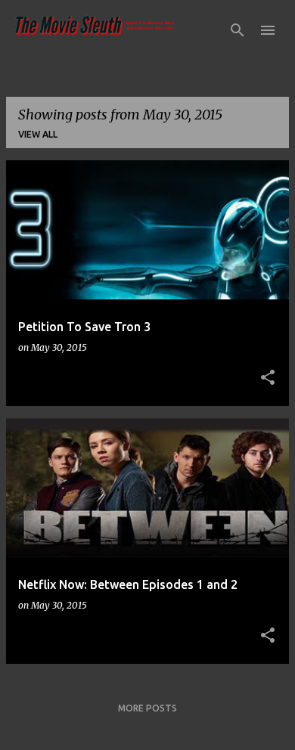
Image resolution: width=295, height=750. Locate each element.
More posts (147, 708)
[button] (268, 378)
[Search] (237, 30)
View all (37, 134)
